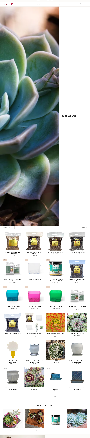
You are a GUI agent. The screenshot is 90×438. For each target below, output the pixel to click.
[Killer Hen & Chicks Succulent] (34, 377)
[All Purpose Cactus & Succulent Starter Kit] (34, 322)
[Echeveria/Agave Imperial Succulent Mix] (13, 322)
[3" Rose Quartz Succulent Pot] (34, 295)
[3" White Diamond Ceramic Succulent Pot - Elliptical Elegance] (77, 350)
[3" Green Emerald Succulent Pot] (56, 295)
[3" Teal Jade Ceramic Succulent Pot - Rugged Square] (77, 377)
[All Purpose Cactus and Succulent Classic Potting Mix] (13, 241)
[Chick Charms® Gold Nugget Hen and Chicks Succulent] (56, 322)
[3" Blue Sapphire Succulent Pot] (13, 295)
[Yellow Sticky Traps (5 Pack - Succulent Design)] (13, 350)
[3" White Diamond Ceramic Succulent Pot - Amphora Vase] (13, 377)
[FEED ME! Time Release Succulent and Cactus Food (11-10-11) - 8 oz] (56, 268)
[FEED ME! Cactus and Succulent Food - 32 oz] (77, 295)
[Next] (86, 0)
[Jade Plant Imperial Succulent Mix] (56, 241)
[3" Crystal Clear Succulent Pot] (34, 268)
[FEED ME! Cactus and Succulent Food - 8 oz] (13, 268)
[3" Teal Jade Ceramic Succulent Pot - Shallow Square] (56, 377)
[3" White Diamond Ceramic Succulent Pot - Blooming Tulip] (34, 350)
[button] (31, 4)
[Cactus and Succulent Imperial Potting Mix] (34, 241)
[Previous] (3, 0)
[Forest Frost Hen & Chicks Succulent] (56, 350)
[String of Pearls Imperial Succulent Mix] (77, 268)
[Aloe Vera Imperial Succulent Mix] (77, 241)
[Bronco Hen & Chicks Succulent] (77, 322)
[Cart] (86, 4)
